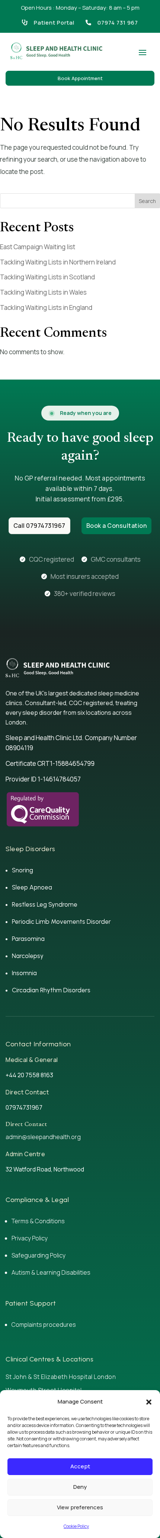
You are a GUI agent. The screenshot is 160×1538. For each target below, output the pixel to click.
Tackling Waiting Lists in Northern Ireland (58, 262)
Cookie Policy (76, 1526)
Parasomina (28, 938)
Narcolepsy (28, 956)
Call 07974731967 (39, 525)
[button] (149, 1402)
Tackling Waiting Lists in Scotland (47, 277)
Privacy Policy (30, 1238)
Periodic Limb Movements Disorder (61, 921)
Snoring (22, 870)
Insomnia (24, 973)
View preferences (80, 1507)
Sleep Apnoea (32, 887)
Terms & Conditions (38, 1221)
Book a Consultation (116, 525)
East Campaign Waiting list (37, 246)
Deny (80, 1487)
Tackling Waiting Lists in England (46, 307)
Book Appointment (80, 78)
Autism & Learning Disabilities (52, 1272)
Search (147, 200)
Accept (80, 1466)
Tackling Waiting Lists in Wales (43, 292)
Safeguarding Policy (38, 1255)
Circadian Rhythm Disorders (51, 990)
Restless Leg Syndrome (44, 904)
